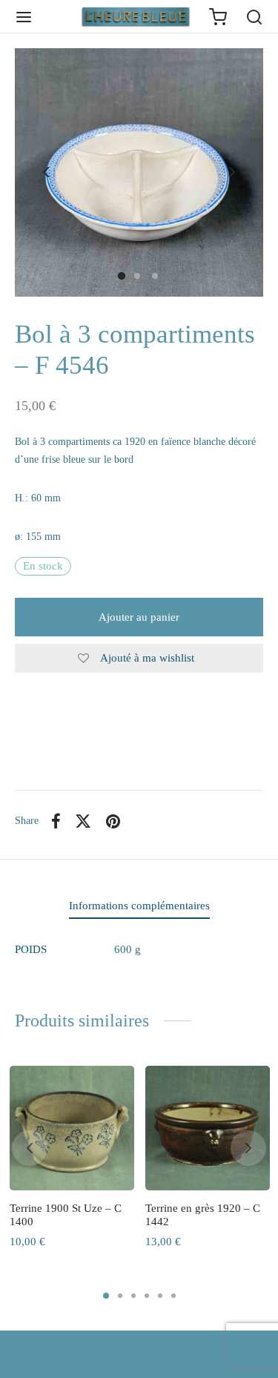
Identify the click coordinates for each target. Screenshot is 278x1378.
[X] (83, 821)
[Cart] (218, 17)
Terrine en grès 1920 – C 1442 (202, 1214)
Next (232, 173)
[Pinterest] (113, 821)
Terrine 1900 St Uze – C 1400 (66, 1214)
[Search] (254, 17)
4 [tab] (147, 1295)
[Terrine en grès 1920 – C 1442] (207, 1128)
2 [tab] (120, 1295)
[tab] (139, 906)
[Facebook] (56, 821)
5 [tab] (160, 1295)
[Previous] (29, 1148)
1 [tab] (106, 1296)
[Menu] (24, 17)
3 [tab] (133, 1295)
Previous (46, 173)
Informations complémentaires (139, 905)
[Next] (248, 1148)
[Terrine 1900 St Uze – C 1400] (72, 1128)
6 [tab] (173, 1295)
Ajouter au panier (139, 617)
